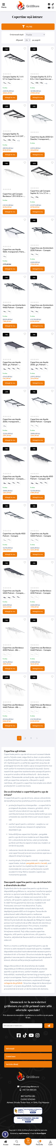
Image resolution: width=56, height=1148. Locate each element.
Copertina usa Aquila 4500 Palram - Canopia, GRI (13, 592)
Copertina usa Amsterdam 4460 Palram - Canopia (14, 306)
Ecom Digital (41, 1133)
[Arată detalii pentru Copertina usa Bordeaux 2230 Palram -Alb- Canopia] (14, 630)
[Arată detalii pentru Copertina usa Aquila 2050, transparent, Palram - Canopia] (4, 257)
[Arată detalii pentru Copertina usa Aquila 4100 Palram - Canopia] (37, 426)
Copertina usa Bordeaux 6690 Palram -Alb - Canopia (40, 706)
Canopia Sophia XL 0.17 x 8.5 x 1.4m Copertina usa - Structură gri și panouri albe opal (41, 78)
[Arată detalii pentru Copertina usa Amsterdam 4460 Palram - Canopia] (32, 255)
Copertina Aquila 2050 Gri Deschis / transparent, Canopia (41, 138)
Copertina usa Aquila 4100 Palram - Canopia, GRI (41, 477)
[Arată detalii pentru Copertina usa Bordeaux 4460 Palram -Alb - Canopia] (4, 655)
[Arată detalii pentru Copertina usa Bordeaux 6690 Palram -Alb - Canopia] (9, 655)
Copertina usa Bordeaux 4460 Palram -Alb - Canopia (13, 706)
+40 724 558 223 (29, 1090)
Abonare (48, 1025)
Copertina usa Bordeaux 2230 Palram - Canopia (40, 592)
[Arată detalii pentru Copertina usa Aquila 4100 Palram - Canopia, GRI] (13, 369)
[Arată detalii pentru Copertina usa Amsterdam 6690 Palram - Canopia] (37, 255)
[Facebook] (49, 4)
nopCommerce (24, 1133)
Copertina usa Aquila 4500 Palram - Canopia (40, 534)
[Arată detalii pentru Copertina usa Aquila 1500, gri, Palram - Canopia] (14, 344)
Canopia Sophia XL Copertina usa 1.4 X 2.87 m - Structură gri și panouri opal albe (14, 135)
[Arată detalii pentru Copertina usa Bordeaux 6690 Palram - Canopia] (37, 598)
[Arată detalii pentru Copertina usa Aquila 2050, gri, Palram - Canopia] (4, 370)
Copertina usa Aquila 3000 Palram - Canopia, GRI (13, 477)
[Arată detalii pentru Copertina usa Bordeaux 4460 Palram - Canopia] (32, 598)
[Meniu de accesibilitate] (5, 1134)
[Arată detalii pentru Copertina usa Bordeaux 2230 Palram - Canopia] (42, 573)
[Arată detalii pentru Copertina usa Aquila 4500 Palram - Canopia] (32, 426)
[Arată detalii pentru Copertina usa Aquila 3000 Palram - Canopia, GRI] (9, 369)
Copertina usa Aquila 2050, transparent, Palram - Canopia (12, 420)
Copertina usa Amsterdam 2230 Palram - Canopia (41, 249)
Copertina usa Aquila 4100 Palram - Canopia (14, 534)
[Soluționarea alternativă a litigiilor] (28, 1111)
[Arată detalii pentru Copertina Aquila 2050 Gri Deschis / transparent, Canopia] (42, 116)
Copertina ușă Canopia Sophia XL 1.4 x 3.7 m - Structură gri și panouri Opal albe (40, 192)
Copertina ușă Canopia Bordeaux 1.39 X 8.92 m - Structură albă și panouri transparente (13, 195)
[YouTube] (49, 7)
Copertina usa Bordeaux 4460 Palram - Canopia (40, 649)
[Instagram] (53, 7)
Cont (50, 1144)
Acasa (5, 1144)
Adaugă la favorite (25, 48)
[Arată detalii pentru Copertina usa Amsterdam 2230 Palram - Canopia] (42, 230)
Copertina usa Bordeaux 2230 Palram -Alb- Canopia (13, 649)
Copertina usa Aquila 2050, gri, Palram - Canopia (39, 363)
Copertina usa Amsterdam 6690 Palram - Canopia (41, 306)
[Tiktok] (53, 4)
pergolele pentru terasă (36, 863)
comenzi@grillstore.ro (29, 1086)
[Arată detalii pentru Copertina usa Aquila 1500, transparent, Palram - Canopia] (14, 230)
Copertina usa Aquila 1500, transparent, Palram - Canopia (14, 250)
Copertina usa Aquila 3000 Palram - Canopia (40, 420)
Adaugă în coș (10, 97)
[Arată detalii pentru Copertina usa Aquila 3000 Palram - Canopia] (42, 401)
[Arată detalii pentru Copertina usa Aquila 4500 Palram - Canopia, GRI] (18, 369)
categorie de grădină (13, 983)
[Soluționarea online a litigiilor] (28, 1120)
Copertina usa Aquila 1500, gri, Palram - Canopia (12, 363)
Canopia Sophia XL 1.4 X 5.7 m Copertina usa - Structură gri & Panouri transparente (13, 78)
